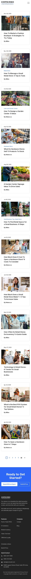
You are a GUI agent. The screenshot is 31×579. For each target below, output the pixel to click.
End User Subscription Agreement (11, 572)
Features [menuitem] (4, 519)
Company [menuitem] (19, 519)
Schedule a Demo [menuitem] (6, 544)
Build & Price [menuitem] (4, 548)
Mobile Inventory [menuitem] (5, 529)
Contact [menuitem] (19, 522)
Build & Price (24, 484)
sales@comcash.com (9, 562)
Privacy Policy (24, 572)
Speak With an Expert (9, 484)
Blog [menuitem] (18, 525)
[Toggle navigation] (28, 3)
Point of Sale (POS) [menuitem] (6, 522)
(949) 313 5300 (8, 559)
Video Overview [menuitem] (5, 533)
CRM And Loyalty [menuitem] (5, 537)
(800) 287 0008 (8, 556)
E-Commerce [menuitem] (4, 525)
